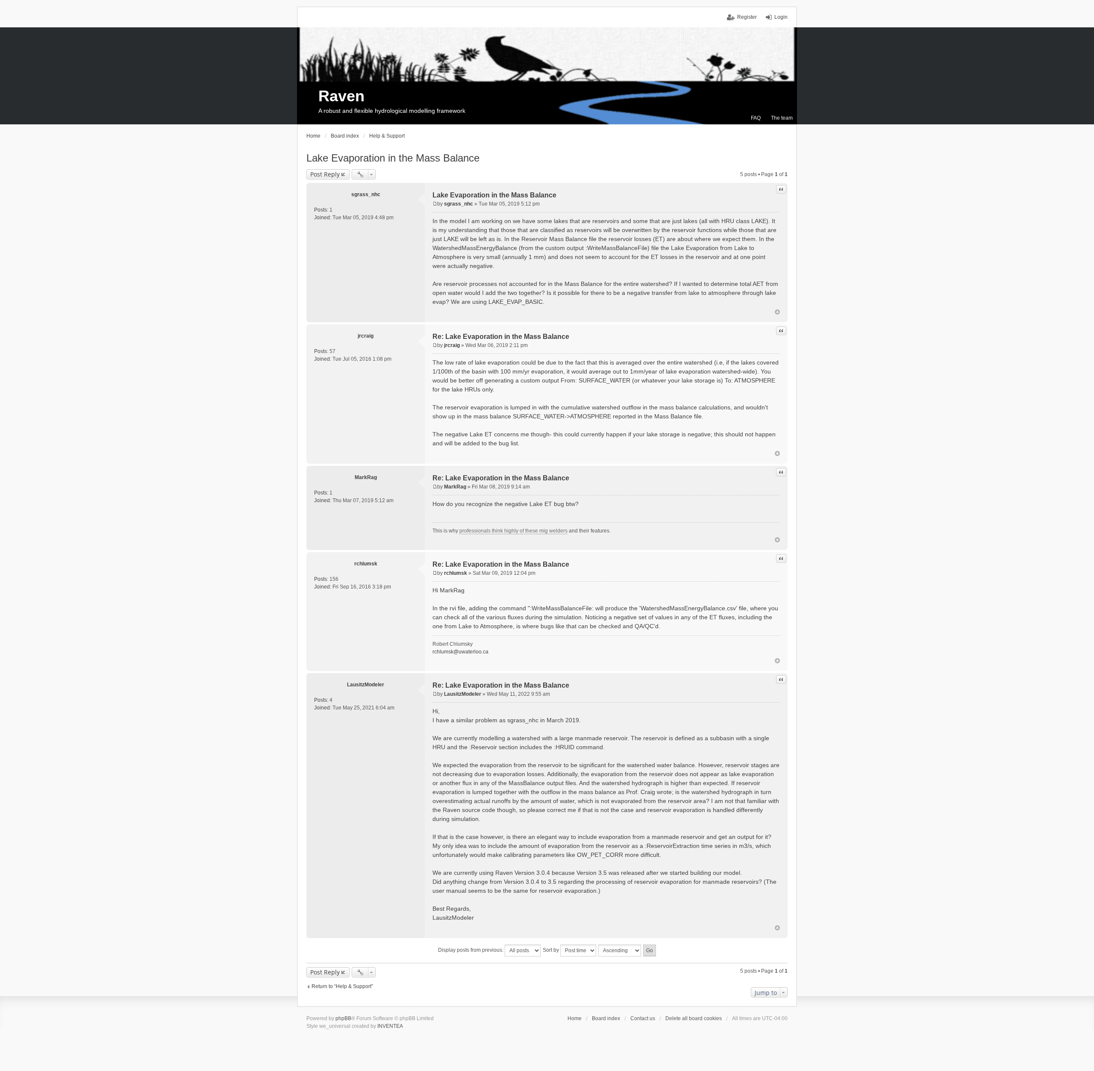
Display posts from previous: (471, 950)
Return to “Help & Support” (342, 986)
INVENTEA (390, 1026)
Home (575, 1018)
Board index (606, 1018)
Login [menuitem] (781, 17)
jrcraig (365, 336)
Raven (341, 96)
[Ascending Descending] (620, 950)
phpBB (343, 1018)
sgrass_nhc (365, 194)
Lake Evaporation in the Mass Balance (392, 158)
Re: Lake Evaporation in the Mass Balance (500, 336)
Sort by (551, 950)
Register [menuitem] (747, 17)
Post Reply (325, 174)
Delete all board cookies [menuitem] (693, 1018)
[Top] (777, 312)
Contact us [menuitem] (642, 1018)
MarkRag (366, 477)
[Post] (434, 204)
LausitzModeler (365, 685)
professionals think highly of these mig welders (513, 531)
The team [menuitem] (782, 118)
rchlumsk (365, 564)
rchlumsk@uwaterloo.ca (460, 652)
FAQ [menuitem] (756, 118)
